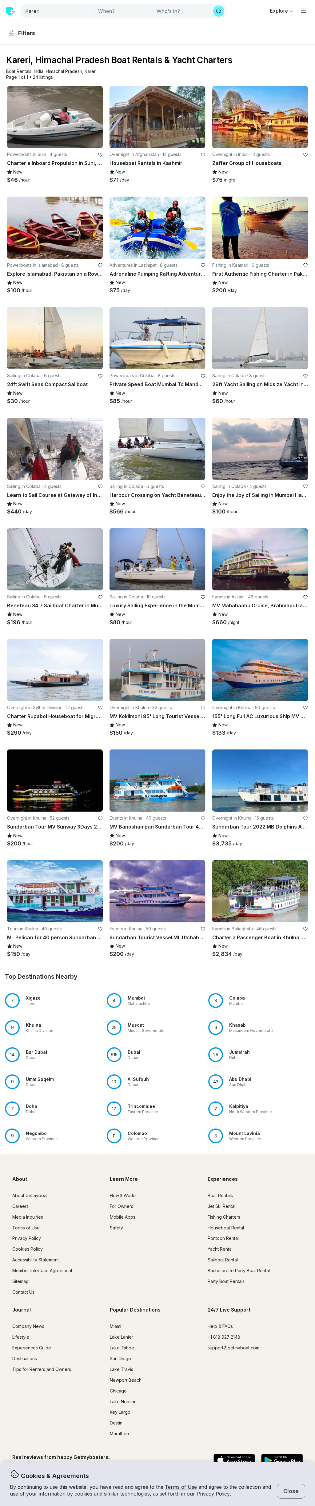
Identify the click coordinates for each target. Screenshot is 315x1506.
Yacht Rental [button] (220, 1249)
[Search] (218, 11)
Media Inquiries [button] (27, 1217)
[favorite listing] (100, 154)
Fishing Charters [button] (224, 1217)
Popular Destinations (135, 1310)
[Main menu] (303, 11)
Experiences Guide (31, 1347)
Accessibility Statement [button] (35, 1259)
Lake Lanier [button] (121, 1337)
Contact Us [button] (23, 1292)
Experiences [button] (223, 1179)
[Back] (14, 117)
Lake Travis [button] (121, 1369)
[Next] (95, 117)
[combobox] (58, 11)
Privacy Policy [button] (213, 1494)
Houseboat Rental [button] (226, 1227)
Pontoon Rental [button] (223, 1238)
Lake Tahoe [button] (122, 1347)
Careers (20, 1206)
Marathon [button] (119, 1433)
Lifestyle (20, 1337)
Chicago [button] (118, 1390)
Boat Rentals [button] (220, 1195)
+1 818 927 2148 (224, 1337)
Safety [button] (116, 1227)
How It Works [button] (123, 1195)
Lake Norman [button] (123, 1401)
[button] (18, 71)
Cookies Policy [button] (27, 1249)
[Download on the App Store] (234, 1461)
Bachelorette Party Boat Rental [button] (239, 1270)
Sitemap (20, 1281)
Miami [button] (115, 1326)
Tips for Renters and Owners (41, 1369)
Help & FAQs (220, 1326)
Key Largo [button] (120, 1412)
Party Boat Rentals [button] (226, 1281)
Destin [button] (116, 1422)
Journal (21, 1310)
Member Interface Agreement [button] (42, 1270)
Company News (28, 1326)
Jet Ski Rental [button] (221, 1206)
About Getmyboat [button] (30, 1195)
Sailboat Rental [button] (223, 1259)
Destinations (24, 1358)
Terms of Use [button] (181, 1487)
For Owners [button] (121, 1206)
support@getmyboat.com (233, 1347)
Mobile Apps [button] (122, 1217)
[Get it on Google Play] (282, 1461)
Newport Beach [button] (126, 1380)
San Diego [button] (120, 1358)
